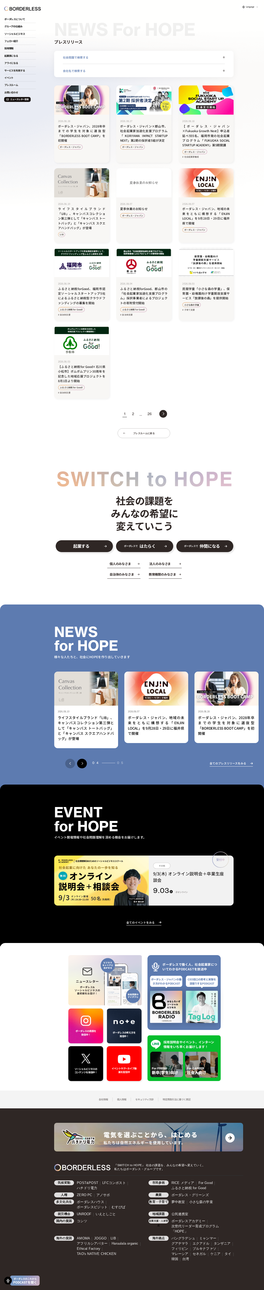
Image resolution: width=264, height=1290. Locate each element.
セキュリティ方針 (144, 1099)
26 (149, 414)
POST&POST (87, 1183)
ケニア (215, 1254)
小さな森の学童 (201, 1202)
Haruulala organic (125, 1243)
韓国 (174, 1259)
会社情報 (103, 1099)
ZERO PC (84, 1195)
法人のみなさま (160, 564)
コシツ (82, 1221)
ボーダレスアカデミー (188, 1221)
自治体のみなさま (122, 574)
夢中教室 (178, 1202)
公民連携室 (179, 1214)
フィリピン (179, 1249)
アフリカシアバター (92, 1243)
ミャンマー (207, 1238)
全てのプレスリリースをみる (228, 763)
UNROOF (84, 1214)
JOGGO (100, 1238)
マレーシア (179, 1254)
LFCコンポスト (114, 1183)
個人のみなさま (120, 564)
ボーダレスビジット (92, 1207)
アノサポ (103, 1195)
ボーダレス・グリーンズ (190, 1195)
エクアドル (201, 1243)
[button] (70, 763)
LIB (113, 1238)
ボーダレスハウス (90, 1202)
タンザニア (222, 1243)
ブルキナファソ (204, 1249)
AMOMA (83, 1238)
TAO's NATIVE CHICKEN (96, 1254)
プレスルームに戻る (144, 433)
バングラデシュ (183, 1238)
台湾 (185, 1259)
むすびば (118, 1207)
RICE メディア (182, 1183)
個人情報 (121, 1099)
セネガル (199, 1254)
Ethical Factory (88, 1249)
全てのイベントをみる (140, 922)
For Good (206, 1183)
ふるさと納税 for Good (188, 1188)
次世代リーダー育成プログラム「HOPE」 (195, 1228)
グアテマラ (179, 1243)
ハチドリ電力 (87, 1188)
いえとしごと (106, 1214)
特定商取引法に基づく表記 (177, 1099)
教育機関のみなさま (162, 574)
